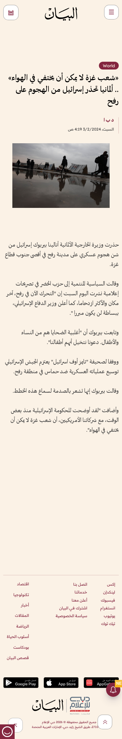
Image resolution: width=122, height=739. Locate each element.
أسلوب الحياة (18, 636)
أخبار (25, 605)
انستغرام (107, 607)
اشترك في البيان (73, 607)
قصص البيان (18, 657)
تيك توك (108, 623)
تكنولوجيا (21, 594)
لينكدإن (109, 592)
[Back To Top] (105, 722)
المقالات (22, 615)
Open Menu (111, 12)
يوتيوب (109, 615)
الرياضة (22, 626)
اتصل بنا (80, 584)
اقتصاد (23, 583)
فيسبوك (108, 600)
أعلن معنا (79, 600)
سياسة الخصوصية (71, 615)
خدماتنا (81, 592)
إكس (111, 584)
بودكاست (21, 647)
